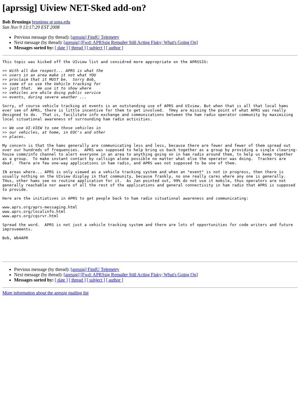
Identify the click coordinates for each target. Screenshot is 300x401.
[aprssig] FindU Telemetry (95, 37)
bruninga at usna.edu (51, 21)
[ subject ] (96, 47)
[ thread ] (77, 47)
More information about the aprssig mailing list (45, 292)
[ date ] (61, 47)
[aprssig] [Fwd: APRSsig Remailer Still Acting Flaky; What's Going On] (131, 42)
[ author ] (114, 47)
